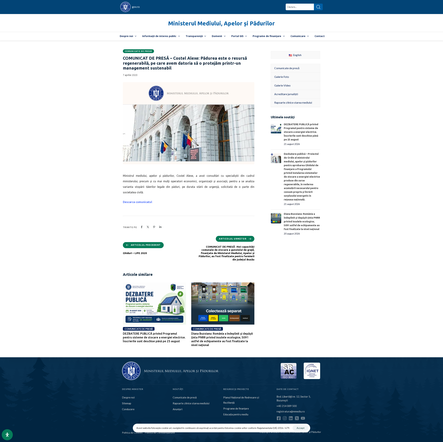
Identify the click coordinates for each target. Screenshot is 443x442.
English (296, 55)
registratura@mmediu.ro (291, 411)
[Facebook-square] (279, 418)
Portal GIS (237, 36)
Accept (301, 427)
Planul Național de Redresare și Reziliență (241, 400)
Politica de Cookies (132, 432)
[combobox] (300, 7)
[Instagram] (285, 418)
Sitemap (126, 403)
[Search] (318, 7)
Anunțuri (177, 409)
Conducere (128, 409)
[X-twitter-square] (297, 418)
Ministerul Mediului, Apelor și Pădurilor (221, 23)
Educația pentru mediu (235, 414)
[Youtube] (303, 418)
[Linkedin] (291, 418)
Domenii (217, 36)
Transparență (194, 36)
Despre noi (126, 36)
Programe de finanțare (267, 36)
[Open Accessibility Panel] (7, 434)
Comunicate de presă (138, 51)
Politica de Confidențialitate (160, 432)
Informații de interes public (159, 36)
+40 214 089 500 (287, 405)
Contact (320, 36)
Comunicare (298, 36)
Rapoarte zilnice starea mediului (191, 403)
